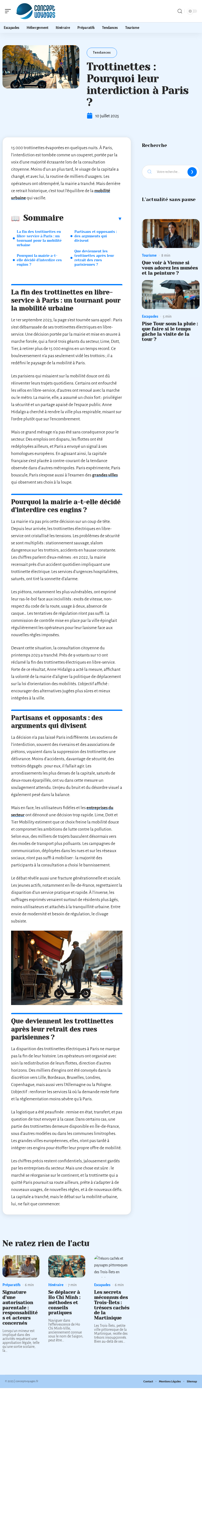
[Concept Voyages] (35, 11)
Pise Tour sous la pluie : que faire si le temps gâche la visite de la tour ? (170, 331)
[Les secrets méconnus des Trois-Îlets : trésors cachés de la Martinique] (112, 1266)
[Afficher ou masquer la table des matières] (93, 219)
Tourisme (149, 255)
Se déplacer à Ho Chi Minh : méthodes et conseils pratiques (64, 1302)
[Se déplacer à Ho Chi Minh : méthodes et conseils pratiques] (66, 1266)
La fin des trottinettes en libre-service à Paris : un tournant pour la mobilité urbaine (39, 238)
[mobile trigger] (9, 11)
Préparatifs (11, 1285)
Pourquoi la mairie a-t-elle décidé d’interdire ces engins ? (39, 260)
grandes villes (105, 475)
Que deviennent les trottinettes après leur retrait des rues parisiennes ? (94, 258)
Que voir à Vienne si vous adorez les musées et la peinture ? (170, 268)
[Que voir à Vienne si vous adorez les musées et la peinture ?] (171, 233)
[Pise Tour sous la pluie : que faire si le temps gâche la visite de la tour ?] (171, 294)
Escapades (102, 1285)
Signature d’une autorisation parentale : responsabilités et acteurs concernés (20, 1307)
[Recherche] (179, 11)
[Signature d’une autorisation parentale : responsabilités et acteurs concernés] (20, 1266)
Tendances (102, 52)
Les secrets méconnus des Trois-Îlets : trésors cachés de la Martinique (111, 1305)
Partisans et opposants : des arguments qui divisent (95, 236)
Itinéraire (56, 1285)
